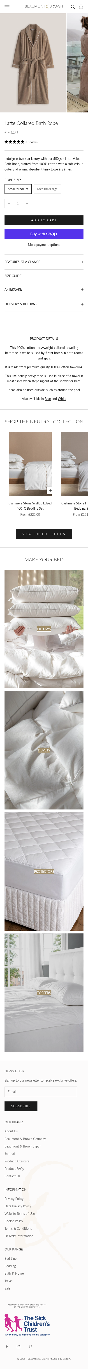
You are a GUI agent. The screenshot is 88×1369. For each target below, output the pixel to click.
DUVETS (44, 750)
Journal (10, 1154)
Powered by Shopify (60, 1358)
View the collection (44, 534)
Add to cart (44, 220)
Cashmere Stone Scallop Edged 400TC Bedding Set (30, 505)
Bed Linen (11, 1258)
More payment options (44, 245)
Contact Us (12, 1176)
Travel (8, 1281)
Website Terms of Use (20, 1213)
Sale (7, 1288)
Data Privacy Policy (18, 1206)
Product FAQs (14, 1169)
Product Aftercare (17, 1161)
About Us (11, 1131)
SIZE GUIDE (13, 276)
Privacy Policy (14, 1199)
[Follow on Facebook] (7, 1346)
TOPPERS (44, 993)
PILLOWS (44, 629)
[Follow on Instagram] (18, 1346)
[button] (44, 142)
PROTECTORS (44, 871)
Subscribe (21, 1106)
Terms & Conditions (18, 1228)
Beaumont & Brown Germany (25, 1139)
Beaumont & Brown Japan (23, 1146)
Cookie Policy (14, 1221)
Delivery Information (19, 1236)
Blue (48, 399)
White (62, 399)
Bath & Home (14, 1273)
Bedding (10, 1266)
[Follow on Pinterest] (30, 1346)
